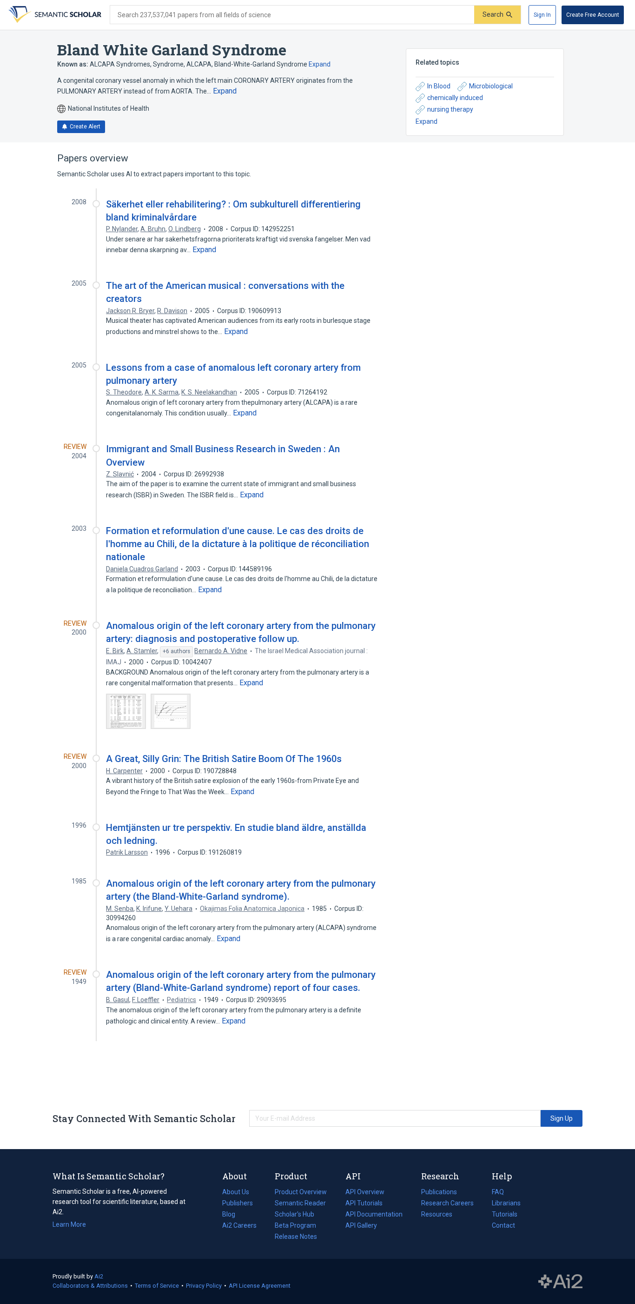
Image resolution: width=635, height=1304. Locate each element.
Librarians (506, 1203)
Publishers (237, 1203)
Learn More (69, 1224)
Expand (320, 64)
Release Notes (296, 1236)
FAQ (498, 1192)
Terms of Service (157, 1285)
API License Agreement (260, 1285)
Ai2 (98, 1276)
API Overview (364, 1192)
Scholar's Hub (294, 1214)
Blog (232, 1215)
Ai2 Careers (239, 1226)
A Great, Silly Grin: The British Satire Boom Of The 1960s (224, 758)
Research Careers (447, 1204)
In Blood (438, 86)
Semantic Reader (300, 1203)
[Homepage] (54, 15)
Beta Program (295, 1225)
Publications (439, 1192)
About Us (235, 1192)
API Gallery (361, 1225)
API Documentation (374, 1215)
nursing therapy (450, 109)
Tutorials (504, 1214)
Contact (503, 1225)
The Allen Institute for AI (560, 1281)
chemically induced (455, 97)
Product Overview (301, 1192)
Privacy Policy (204, 1285)
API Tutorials (364, 1203)
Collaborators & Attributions (90, 1285)
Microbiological (491, 86)
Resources (436, 1215)
